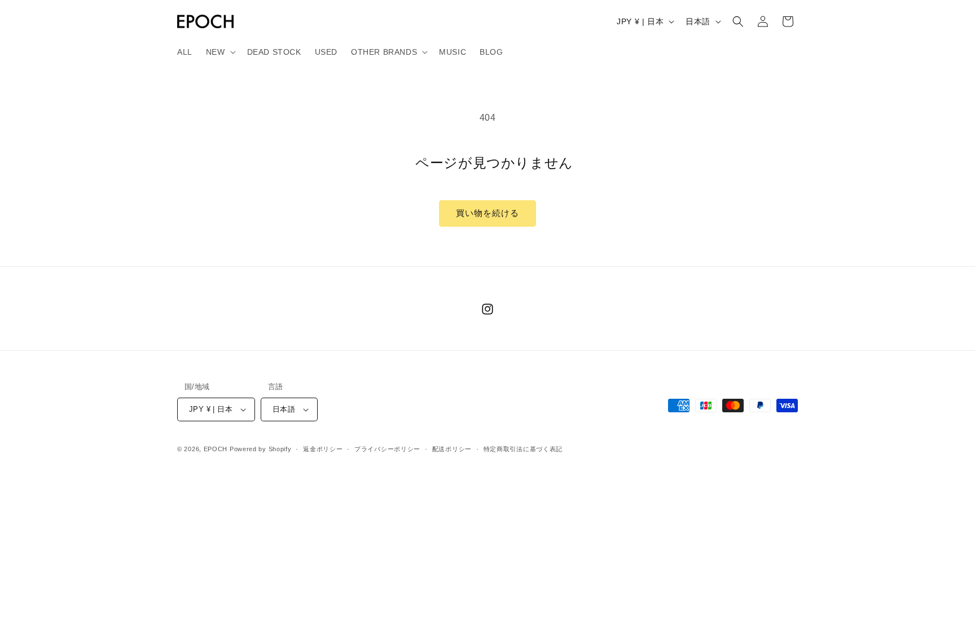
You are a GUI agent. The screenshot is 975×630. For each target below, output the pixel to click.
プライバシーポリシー (387, 449)
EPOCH (216, 449)
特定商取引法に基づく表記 (523, 449)
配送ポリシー (452, 449)
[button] (219, 52)
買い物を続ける (487, 213)
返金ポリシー (322, 449)
